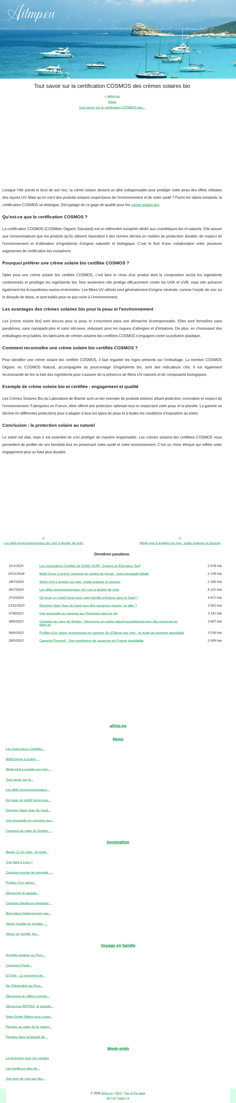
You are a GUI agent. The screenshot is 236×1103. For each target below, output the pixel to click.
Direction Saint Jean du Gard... (28, 810)
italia (121, 1098)
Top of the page (134, 1093)
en (114, 1098)
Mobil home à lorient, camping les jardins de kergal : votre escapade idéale (94, 573)
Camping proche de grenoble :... (29, 872)
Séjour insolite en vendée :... (26, 923)
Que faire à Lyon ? (19, 862)
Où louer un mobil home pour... (28, 800)
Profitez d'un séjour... (21, 882)
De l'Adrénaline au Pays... (24, 985)
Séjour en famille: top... (22, 934)
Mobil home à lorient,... (22, 759)
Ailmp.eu (107, 1093)
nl (128, 1098)
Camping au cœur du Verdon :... (29, 831)
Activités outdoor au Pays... (25, 955)
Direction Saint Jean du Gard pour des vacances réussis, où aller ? (88, 605)
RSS (118, 1093)
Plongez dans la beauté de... (26, 1037)
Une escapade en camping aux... (30, 820)
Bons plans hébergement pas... (28, 913)
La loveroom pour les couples (27, 1058)
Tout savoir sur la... (19, 779)
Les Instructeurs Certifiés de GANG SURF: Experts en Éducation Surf (89, 565)
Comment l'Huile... (19, 965)
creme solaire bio (145, 205)
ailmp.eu (113, 96)
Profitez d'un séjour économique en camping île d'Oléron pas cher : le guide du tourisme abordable (111, 632)
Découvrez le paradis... (22, 893)
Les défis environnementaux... (28, 790)
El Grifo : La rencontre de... (25, 975)
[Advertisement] (112, 145)
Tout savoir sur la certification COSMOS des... (112, 107)
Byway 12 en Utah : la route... (27, 852)
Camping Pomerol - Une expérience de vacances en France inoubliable (91, 640)
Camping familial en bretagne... (28, 903)
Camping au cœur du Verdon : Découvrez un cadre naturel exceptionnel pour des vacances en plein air (108, 623)
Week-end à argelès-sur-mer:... (29, 769)
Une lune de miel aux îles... (25, 1078)
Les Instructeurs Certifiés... (25, 749)
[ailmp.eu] (118, 39)
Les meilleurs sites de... (23, 1068)
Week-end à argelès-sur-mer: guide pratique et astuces (180, 543)
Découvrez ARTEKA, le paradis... (30, 1006)
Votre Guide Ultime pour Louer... (29, 1016)
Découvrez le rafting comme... (28, 996)
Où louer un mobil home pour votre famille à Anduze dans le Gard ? (88, 597)
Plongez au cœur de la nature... (29, 1027)
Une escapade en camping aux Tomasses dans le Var (78, 613)
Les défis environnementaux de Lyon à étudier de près (43, 543)
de (108, 1098)
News (112, 102)
